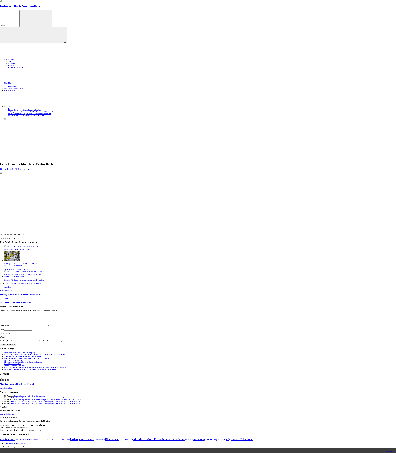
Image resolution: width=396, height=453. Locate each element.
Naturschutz (29, 283)
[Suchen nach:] (9, 25)
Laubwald (125, 439)
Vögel (10, 61)
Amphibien (12, 63)
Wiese (236, 439)
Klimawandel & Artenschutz (13, 88)
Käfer (121, 439)
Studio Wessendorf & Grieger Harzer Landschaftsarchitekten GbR (29, 114)
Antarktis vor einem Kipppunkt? (14, 366)
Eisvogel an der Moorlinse (12, 364)
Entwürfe (7, 106)
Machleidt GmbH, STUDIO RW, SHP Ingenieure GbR (26, 115)
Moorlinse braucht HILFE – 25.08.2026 (17, 384)
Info (9, 108)
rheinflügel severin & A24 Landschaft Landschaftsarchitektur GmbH (30, 112)
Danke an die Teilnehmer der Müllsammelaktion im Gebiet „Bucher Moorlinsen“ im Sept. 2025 (35, 354)
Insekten (11, 65)
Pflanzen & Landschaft (15, 67)
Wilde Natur (38, 283)
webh (15, 169)
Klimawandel (112, 439)
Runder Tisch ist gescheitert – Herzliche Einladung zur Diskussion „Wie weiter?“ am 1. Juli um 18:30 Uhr (46, 400)
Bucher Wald (36, 439)
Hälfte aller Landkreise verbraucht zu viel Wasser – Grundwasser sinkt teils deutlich (31, 369)
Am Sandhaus (7, 439)
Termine (11, 85)
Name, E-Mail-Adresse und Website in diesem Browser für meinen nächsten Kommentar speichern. (34, 341)
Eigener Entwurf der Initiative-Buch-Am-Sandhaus (24, 110)
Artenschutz (19, 439)
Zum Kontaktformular (7, 414)
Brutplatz (30, 439)
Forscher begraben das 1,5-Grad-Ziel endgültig (19, 353)
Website (2, 337)
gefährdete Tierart (65, 439)
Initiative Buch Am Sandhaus (20, 6)
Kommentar (4, 326)
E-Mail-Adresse (5, 333)
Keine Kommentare (24, 169)
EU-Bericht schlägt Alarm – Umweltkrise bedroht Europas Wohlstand (27, 358)
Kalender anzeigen (6, 388)
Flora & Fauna (9, 60)
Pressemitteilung (9, 90)
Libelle (131, 439)
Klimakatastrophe (100, 439)
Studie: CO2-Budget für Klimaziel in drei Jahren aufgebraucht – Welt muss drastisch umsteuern (35, 367)
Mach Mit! (7, 83)
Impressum (389, 451)
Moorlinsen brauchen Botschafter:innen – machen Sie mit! (23, 356)
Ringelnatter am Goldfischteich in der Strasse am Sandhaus (23, 362)
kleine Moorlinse (86, 439)
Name (2, 329)
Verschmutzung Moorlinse (215, 439)
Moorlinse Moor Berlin (17, 283)
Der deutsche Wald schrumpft (13, 360)
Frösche (57, 439)
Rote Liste (189, 439)
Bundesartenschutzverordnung (48, 439)
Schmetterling (199, 439)
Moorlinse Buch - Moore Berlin (14, 443)
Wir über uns (12, 87)
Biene (25, 439)
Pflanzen (180, 439)
